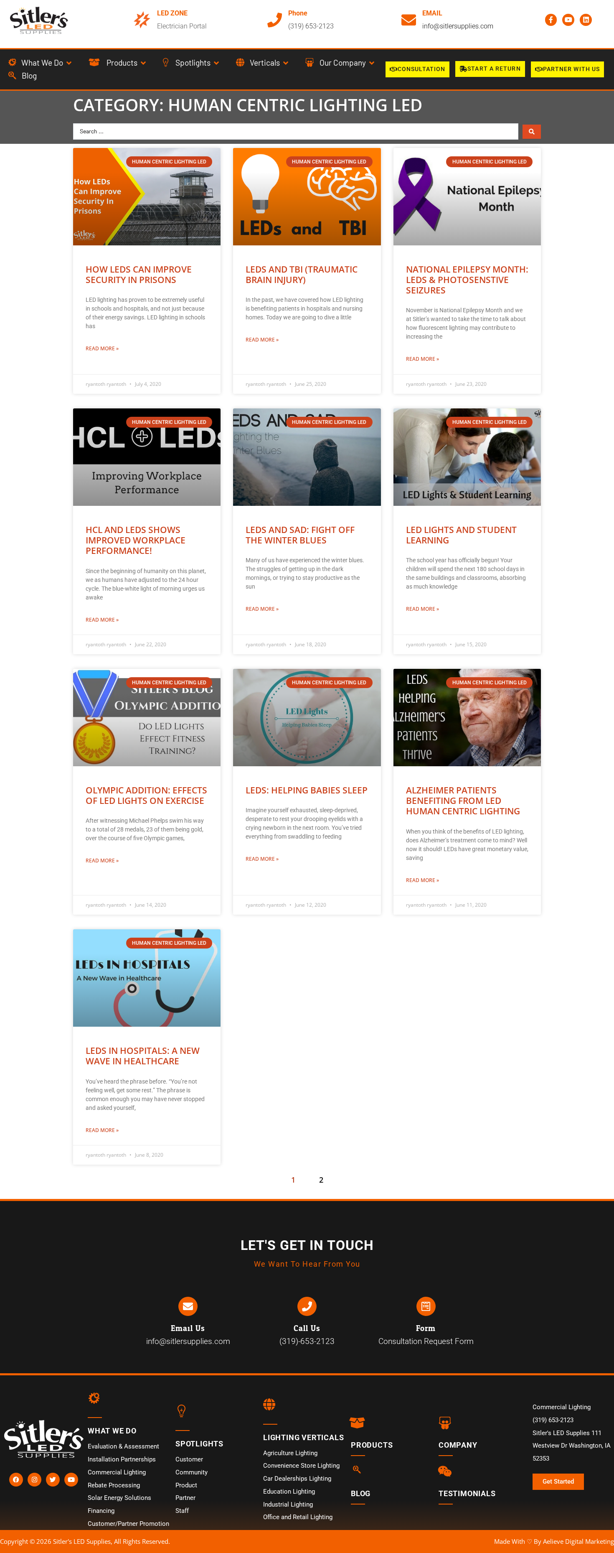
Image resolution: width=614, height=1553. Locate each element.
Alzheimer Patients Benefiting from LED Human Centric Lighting (463, 800)
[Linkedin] (586, 20)
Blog (360, 1493)
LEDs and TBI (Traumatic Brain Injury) (302, 274)
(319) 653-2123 (311, 26)
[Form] (426, 1306)
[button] (40, 62)
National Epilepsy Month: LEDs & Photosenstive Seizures (467, 279)
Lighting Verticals (303, 1437)
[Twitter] (53, 1480)
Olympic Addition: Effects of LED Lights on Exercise (146, 795)
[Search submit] (532, 132)
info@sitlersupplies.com (457, 26)
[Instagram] (34, 1480)
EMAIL (432, 13)
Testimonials (467, 1493)
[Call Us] (307, 1306)
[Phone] (274, 20)
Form (426, 1328)
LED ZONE (172, 13)
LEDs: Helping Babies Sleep (307, 790)
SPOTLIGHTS (199, 1443)
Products (372, 1445)
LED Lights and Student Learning (461, 535)
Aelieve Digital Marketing (578, 1541)
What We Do (112, 1430)
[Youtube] (568, 20)
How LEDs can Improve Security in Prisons (139, 274)
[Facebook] (16, 1480)
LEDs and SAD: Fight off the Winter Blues (300, 535)
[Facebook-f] (551, 20)
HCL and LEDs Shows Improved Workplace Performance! (135, 540)
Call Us (307, 1328)
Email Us (188, 1328)
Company (458, 1445)
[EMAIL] (408, 20)
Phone (297, 13)
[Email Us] (188, 1306)
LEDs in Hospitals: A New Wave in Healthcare (143, 1056)
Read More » (102, 348)
